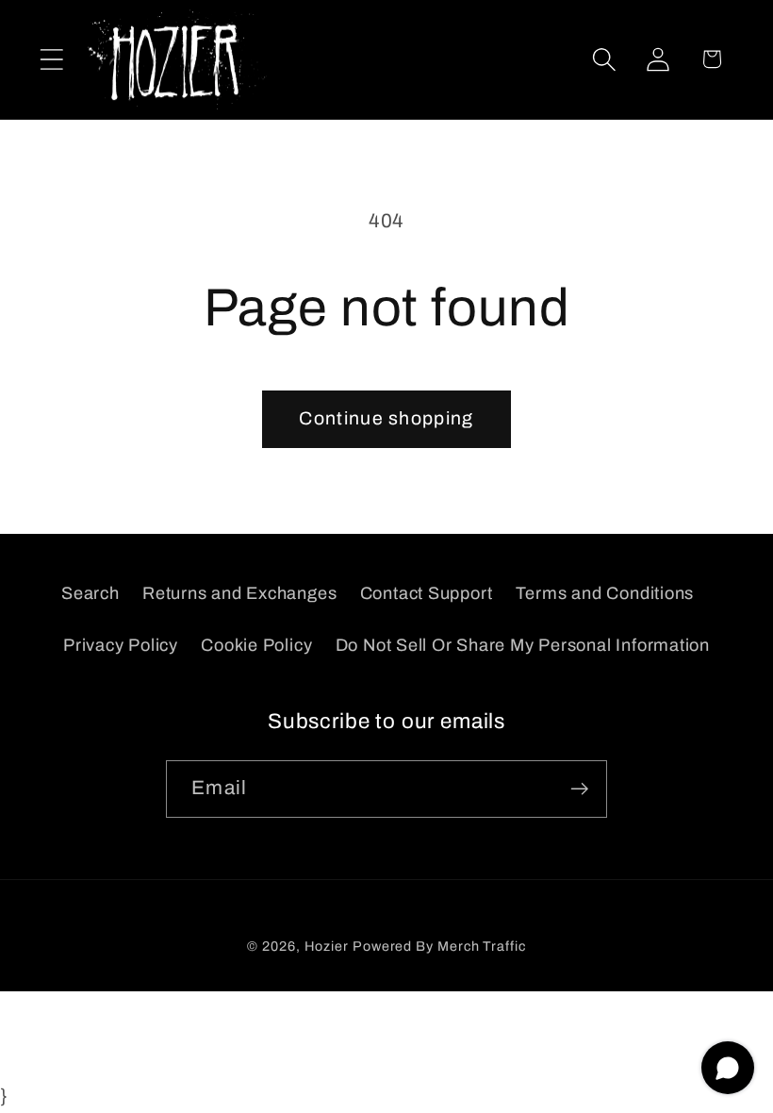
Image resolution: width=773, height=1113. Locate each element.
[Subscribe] (579, 789)
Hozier (326, 946)
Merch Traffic (481, 946)
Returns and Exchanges (239, 593)
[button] (51, 59)
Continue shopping (386, 418)
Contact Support (426, 593)
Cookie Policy (256, 645)
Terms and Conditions (605, 593)
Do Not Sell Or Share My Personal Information (523, 645)
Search (90, 593)
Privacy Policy (120, 645)
